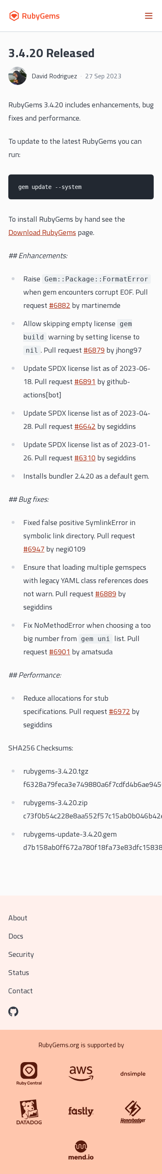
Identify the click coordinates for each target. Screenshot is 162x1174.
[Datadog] (29, 1112)
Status (18, 972)
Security (21, 954)
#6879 (94, 350)
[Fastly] (81, 1112)
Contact (20, 990)
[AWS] (81, 1074)
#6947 (33, 548)
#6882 (59, 305)
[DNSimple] (133, 1074)
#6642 (85, 426)
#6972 (119, 711)
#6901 (59, 651)
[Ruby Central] (29, 1074)
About (17, 917)
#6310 (85, 457)
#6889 (105, 593)
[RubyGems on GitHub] (13, 1011)
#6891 (85, 381)
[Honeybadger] (133, 1112)
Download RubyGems (42, 232)
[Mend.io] (81, 1150)
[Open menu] (149, 16)
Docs (15, 936)
